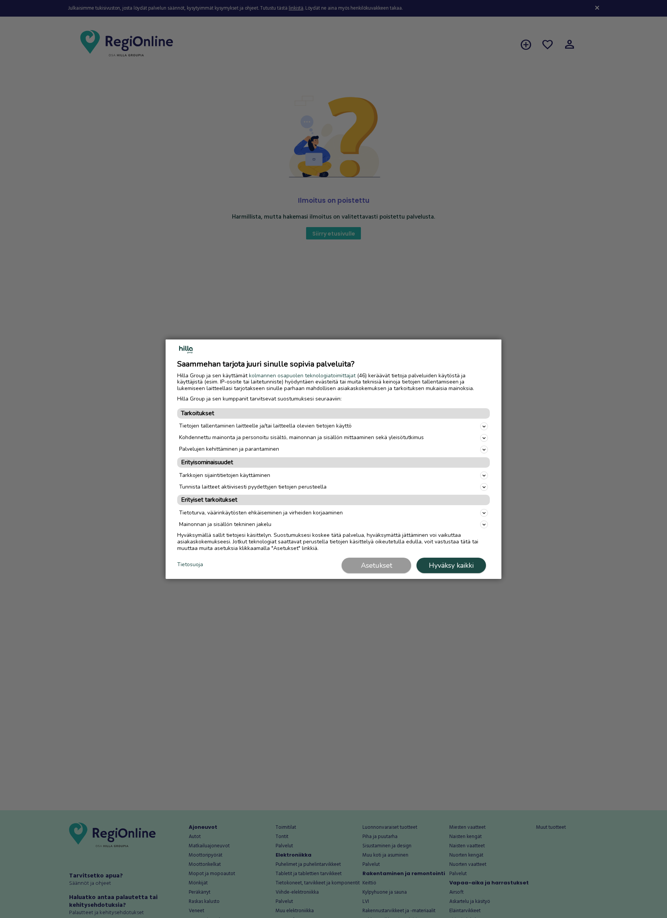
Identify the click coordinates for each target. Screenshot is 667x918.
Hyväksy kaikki (451, 565)
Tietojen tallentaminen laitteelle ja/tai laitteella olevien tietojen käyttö (265, 425)
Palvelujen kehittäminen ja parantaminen (229, 449)
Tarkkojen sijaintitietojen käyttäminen (224, 475)
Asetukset (376, 565)
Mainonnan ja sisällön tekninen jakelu (225, 524)
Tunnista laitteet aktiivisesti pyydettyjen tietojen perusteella (253, 486)
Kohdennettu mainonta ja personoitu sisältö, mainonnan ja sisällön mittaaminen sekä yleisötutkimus (301, 437)
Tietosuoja (190, 565)
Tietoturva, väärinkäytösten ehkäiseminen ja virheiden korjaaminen (261, 512)
